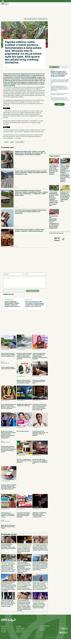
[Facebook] (63, 620)
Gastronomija (20, 628)
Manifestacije (20, 632)
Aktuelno (4, 630)
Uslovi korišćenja (45, 626)
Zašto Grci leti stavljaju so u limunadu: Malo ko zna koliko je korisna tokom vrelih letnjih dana (65, 196)
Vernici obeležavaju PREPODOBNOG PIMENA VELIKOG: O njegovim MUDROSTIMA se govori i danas (12, 304)
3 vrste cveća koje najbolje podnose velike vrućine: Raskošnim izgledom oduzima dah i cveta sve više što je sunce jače (54, 198)
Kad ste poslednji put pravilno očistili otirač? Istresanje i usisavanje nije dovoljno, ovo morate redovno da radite (60, 99)
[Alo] (2, 1)
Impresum (42, 630)
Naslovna (4, 626)
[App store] (64, 632)
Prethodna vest (9, 299)
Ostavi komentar (32, 290)
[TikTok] (66, 620)
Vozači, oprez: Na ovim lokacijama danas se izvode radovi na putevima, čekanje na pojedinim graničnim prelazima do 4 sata (31, 172)
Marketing (43, 628)
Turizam (3, 632)
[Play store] (64, 628)
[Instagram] (68, 620)
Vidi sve (59, 104)
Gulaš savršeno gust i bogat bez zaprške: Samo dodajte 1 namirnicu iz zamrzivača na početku (29, 230)
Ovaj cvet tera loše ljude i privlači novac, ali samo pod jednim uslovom (60, 94)
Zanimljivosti (20, 630)
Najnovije (4, 628)
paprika (6, 142)
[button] (3, 71)
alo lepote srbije (19, 142)
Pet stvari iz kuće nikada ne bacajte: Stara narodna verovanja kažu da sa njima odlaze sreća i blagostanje (30, 211)
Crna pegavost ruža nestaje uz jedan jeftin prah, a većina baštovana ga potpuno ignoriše (54, 169)
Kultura (18, 626)
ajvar (12, 142)
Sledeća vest (28, 299)
